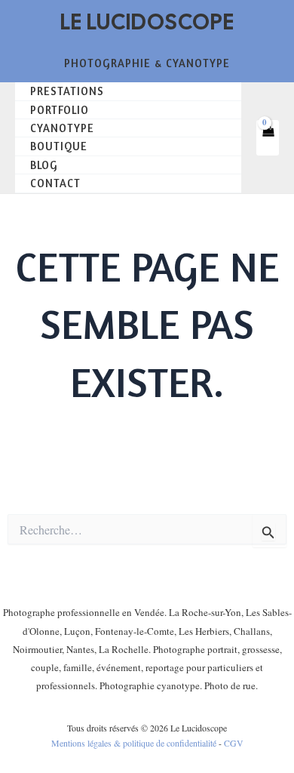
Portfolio (59, 109)
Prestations (67, 91)
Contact (55, 183)
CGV (233, 743)
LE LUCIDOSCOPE (147, 22)
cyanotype (62, 128)
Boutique (58, 146)
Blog (44, 165)
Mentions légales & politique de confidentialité (133, 743)
